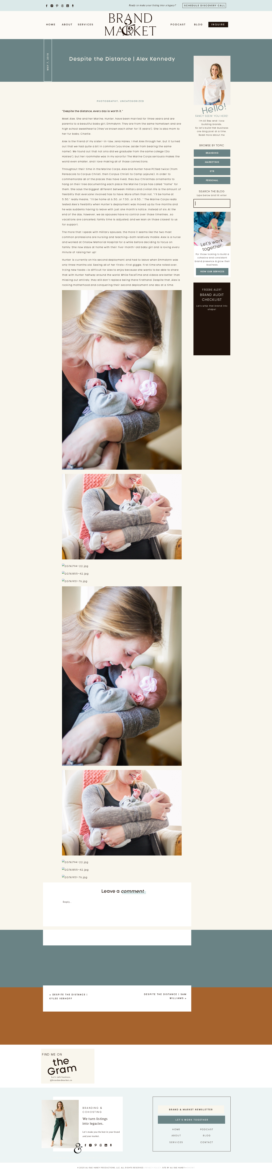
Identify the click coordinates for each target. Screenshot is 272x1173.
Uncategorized (132, 101)
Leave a (122, 891)
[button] (122, 676)
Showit (191, 1168)
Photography (107, 101)
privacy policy (152, 1168)
